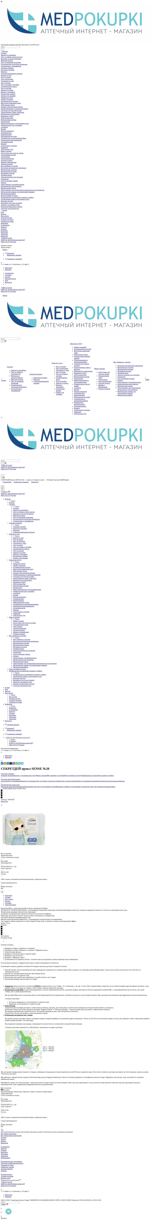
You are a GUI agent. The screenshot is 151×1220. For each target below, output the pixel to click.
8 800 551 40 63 (6, 238)
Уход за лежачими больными (88, 781)
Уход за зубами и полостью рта (47, 781)
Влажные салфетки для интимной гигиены (72, 787)
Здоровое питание (19, 527)
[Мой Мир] (8, 763)
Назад (13, 501)
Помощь (4, 1171)
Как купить (13, 697)
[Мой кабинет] (2, 473)
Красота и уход (18, 538)
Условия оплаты (6, 1174)
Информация (5, 1158)
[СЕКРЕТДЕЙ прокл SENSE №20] (24, 852)
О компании (5, 1147)
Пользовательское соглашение (11, 1161)
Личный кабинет (7, 1169)
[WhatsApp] (16, 763)
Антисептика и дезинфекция (11, 781)
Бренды (3, 1141)
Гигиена (16, 508)
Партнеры (4, 1154)
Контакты (4, 1152)
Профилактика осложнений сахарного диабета (29, 674)
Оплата (7, 901)
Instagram (8, 270)
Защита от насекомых (28, 781)
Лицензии (4, 1156)
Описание (8, 895)
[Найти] (2, 49)
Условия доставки (7, 1176)
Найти (3, 1204)
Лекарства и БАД (19, 564)
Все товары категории (8, 1134)
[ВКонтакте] (2, 763)
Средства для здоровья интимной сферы (101, 787)
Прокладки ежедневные (9, 787)
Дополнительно (10, 905)
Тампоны (21, 787)
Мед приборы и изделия (21, 639)
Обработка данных (7, 1167)
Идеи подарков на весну (72, 775)
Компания (12, 708)
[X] (10, 763)
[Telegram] (22, 763)
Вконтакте (8, 268)
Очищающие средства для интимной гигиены (40, 787)
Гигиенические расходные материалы (111, 781)
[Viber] (13, 763)
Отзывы (8, 897)
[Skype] (19, 763)
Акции (3, 1139)
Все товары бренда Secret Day (11, 1136)
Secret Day (4, 801)
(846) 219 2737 (8, 242)
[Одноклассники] (5, 763)
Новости (4, 1148)
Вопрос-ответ (5, 1178)
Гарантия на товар (7, 1165)
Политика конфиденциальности (12, 1163)
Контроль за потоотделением (68, 781)
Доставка (8, 903)
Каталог (12, 503)
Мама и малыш (18, 621)
